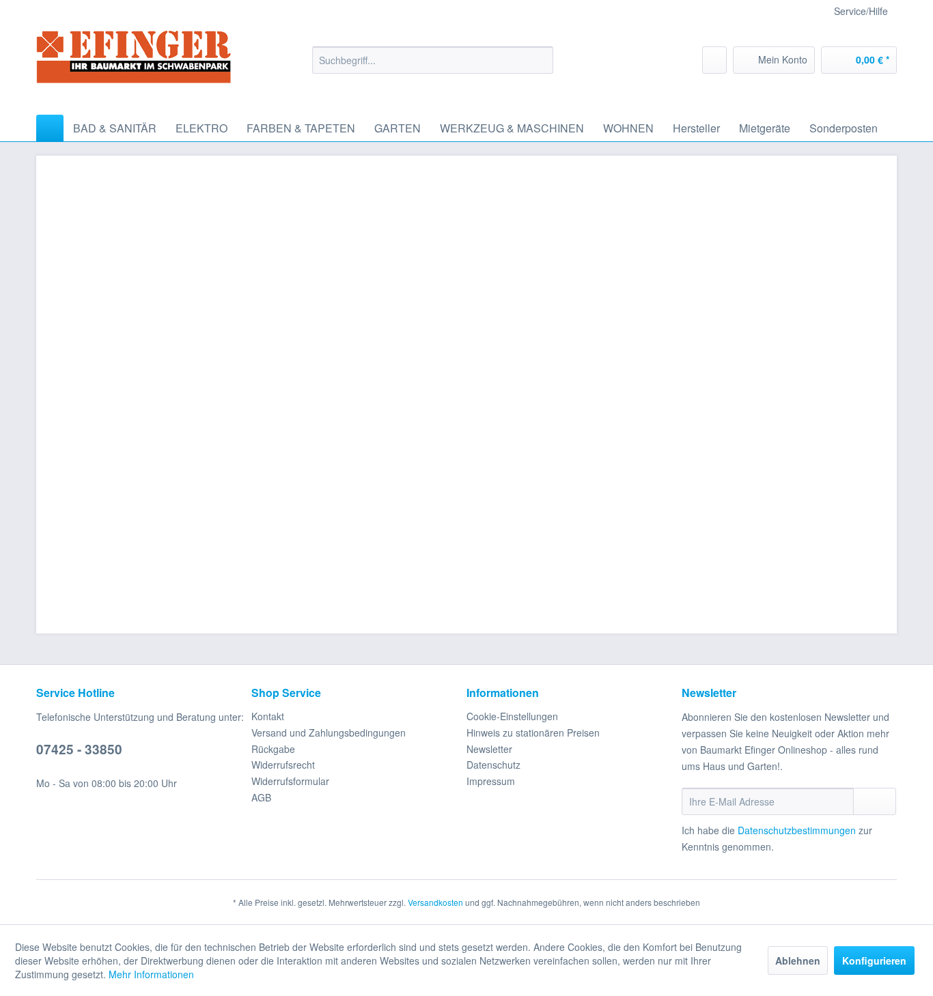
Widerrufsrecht (283, 764)
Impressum (490, 781)
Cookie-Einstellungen (512, 716)
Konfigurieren (874, 960)
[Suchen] (540, 60)
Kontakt (267, 716)
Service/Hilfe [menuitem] (861, 11)
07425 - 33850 (79, 749)
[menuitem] (432, 60)
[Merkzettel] (714, 60)
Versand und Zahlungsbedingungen (328, 732)
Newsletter (489, 749)
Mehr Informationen (151, 974)
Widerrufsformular (290, 781)
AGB (261, 797)
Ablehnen (797, 960)
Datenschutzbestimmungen (797, 830)
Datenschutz (493, 764)
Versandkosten (435, 902)
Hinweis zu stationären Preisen (533, 732)
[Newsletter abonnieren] (874, 801)
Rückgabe (273, 749)
